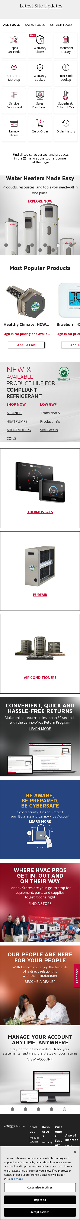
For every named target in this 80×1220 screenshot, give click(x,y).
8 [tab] (40, 250)
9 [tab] (53, 250)
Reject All (40, 1200)
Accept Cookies (40, 1212)
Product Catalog (33, 1139)
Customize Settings (40, 1187)
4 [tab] (45, 245)
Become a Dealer (40, 981)
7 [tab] (27, 250)
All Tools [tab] (11, 25)
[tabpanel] (40, 215)
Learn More (40, 728)
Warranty (46, 1142)
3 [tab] (32, 245)
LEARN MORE (40, 821)
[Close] (75, 1152)
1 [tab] (6, 245)
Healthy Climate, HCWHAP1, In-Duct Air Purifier (26, 324)
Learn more (15, 1179)
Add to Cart (26, 345)
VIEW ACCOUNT (40, 1059)
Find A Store (40, 903)
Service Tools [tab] (61, 25)
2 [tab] (19, 245)
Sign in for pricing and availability (26, 334)
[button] (77, 976)
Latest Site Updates (41, 6)
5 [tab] (58, 245)
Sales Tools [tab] (35, 25)
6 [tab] (71, 245)
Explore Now (40, 201)
